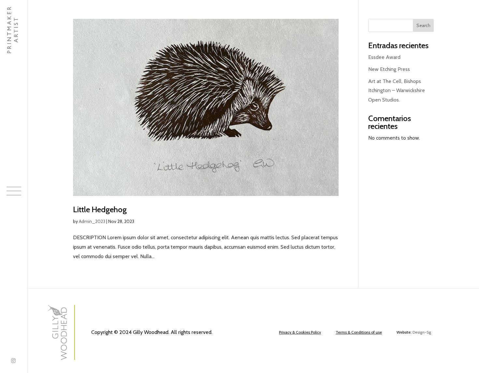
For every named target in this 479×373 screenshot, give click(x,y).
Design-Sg (422, 332)
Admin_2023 (92, 221)
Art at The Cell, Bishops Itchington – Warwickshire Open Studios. (396, 90)
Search (423, 25)
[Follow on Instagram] (13, 361)
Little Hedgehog (100, 209)
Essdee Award (384, 57)
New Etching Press (389, 69)
